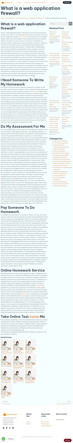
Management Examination (61, 155)
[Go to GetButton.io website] (3, 441)
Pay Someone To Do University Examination (35, 2)
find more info (34, 91)
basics (32, 136)
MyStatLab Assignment (60, 173)
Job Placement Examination (61, 153)
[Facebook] (3, 428)
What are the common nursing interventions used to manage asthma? (67, 104)
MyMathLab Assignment (60, 171)
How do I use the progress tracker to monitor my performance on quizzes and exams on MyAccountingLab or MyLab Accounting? (67, 85)
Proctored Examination (60, 182)
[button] (46, 2)
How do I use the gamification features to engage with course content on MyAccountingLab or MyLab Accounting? (67, 62)
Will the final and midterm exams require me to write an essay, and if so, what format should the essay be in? (54, 123)
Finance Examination (59, 149)
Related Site (24, 294)
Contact (53, 2)
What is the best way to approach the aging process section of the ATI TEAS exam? (54, 57)
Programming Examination (61, 184)
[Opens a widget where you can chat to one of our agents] (68, 440)
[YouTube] (13, 428)
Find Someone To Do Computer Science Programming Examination (25, 18)
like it (29, 180)
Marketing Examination (60, 157)
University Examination (60, 186)
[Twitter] (6, 428)
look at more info (24, 37)
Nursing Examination (59, 175)
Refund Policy (45, 422)
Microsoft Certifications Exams (62, 161)
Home (19, 2)
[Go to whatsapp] (3, 439)
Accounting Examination (60, 141)
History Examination (59, 151)
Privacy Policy (45, 424)
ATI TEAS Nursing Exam (60, 143)
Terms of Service (46, 426)
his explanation (40, 285)
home (34, 316)
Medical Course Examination (61, 159)
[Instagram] (10, 428)
